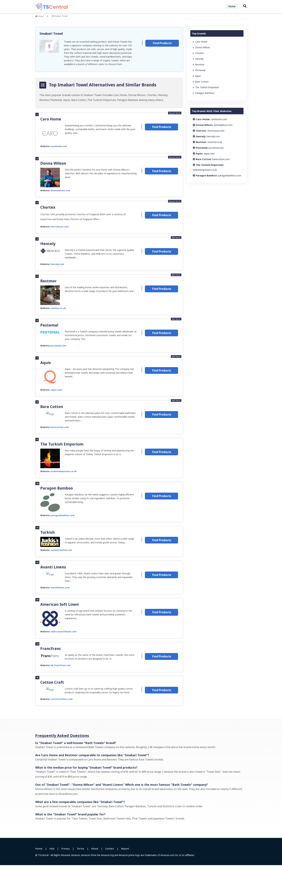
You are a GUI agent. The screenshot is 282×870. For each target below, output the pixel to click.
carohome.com (59, 146)
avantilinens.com (60, 587)
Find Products (162, 43)
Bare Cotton (51, 406)
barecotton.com (60, 427)
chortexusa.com (60, 226)
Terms (80, 848)
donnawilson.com (60, 190)
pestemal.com (58, 345)
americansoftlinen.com (63, 631)
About (94, 848)
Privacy (65, 848)
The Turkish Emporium (61, 444)
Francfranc (50, 648)
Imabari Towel (51, 33)
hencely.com (57, 264)
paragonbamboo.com (62, 515)
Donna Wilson (53, 163)
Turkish (47, 532)
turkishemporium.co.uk (64, 471)
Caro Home (50, 119)
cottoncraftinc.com (62, 699)
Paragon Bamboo (56, 488)
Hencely (47, 243)
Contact (109, 848)
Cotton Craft (52, 682)
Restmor (48, 280)
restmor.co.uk (58, 308)
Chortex (47, 207)
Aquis (45, 362)
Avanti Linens (53, 567)
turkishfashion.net (61, 550)
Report (125, 848)
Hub (51, 848)
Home (231, 6)
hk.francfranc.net (61, 665)
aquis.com (56, 389)
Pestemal (49, 325)
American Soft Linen (59, 604)
